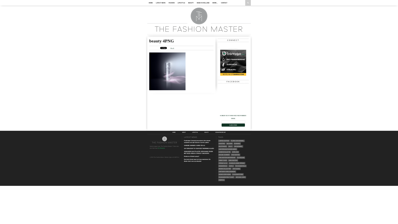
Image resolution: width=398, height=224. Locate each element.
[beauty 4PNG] (167, 89)
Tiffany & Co (223, 163)
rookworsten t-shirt (226, 177)
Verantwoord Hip (220, 132)
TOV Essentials (240, 166)
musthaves (223, 146)
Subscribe (233, 125)
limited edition (224, 141)
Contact (224, 3)
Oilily (230, 146)
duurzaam (240, 157)
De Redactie (161, 148)
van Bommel (238, 146)
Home (151, 3)
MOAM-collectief (225, 169)
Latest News (161, 3)
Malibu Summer (224, 155)
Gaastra (222, 143)
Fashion (172, 3)
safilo (231, 166)
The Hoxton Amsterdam (227, 157)
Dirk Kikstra (233, 160)
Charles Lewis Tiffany (237, 163)
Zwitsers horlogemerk (227, 171)
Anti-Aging (236, 169)
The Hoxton (235, 155)
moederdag (223, 166)
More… (215, 3)
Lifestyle (181, 3)
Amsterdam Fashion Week (228, 149)
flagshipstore (238, 174)
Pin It (172, 48)
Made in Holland (203, 3)
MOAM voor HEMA (225, 174)
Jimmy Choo (223, 160)
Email (233, 118)
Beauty (191, 3)
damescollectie (224, 152)
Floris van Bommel (237, 141)
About (184, 132)
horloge (235, 152)
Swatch (221, 180)
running (237, 143)
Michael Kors (240, 177)
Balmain (229, 143)
